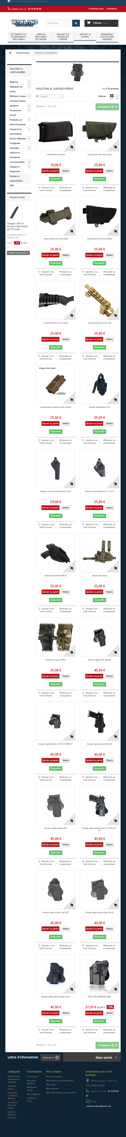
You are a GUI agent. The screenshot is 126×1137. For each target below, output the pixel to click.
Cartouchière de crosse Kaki (100, 154)
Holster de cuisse (99, 575)
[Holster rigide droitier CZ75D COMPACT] (56, 721)
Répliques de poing (16, 89)
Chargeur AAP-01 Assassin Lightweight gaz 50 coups (17, 226)
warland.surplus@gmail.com (98, 1106)
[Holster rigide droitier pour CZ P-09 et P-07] (99, 805)
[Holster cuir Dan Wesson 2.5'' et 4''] (99, 468)
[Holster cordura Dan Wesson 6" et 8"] (56, 468)
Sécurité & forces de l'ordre (63, 37)
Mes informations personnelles (61, 1092)
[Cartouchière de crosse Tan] (99, 300)
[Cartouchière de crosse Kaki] (99, 132)
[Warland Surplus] (24, 23)
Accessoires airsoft (15, 112)
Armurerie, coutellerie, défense (107, 37)
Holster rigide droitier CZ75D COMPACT (56, 744)
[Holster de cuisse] (99, 553)
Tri (37, 96)
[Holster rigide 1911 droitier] (99, 637)
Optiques (14, 106)
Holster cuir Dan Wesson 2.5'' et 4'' (99, 491)
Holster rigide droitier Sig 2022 (56, 912)
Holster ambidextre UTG (99, 407)
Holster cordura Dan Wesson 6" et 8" (55, 491)
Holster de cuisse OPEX (56, 660)
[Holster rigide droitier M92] (56, 805)
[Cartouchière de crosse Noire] (99, 216)
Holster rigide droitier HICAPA (99, 744)
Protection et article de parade (18, 122)
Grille (112, 98)
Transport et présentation (16, 131)
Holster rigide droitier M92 (56, 828)
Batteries (14, 82)
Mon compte (53, 1071)
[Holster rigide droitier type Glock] (99, 890)
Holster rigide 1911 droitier (99, 660)
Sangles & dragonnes (15, 169)
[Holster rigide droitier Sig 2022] (56, 890)
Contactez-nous (96, 9)
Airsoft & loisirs (85, 35)
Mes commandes (54, 1076)
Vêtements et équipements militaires (18, 37)
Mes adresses (52, 1088)
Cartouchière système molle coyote (55, 407)
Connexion (111, 9)
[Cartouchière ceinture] (56, 132)
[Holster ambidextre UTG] (99, 384)
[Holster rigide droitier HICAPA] (99, 721)
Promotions (17, 197)
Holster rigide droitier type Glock (99, 912)
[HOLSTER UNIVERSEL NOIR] (99, 974)
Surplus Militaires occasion (41, 37)
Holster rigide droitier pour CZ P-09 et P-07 (99, 829)
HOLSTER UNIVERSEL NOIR (99, 997)
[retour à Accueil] (10, 53)
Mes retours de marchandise (59, 1080)
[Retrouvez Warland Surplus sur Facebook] (63, 3)
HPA (12, 185)
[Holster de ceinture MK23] (56, 553)
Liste (117, 98)
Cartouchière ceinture (56, 154)
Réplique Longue (18, 96)
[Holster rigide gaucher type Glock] (56, 974)
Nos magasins (33, 1094)
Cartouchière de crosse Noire (99, 239)
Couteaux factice (18, 101)
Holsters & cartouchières (16, 178)
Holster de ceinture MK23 (56, 575)
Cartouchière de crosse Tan (99, 323)
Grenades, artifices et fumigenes (15, 152)
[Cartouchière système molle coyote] (56, 384)
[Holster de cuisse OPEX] (56, 637)
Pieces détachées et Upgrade (18, 140)
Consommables (17, 162)
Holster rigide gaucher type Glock (55, 997)
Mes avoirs (51, 1084)
